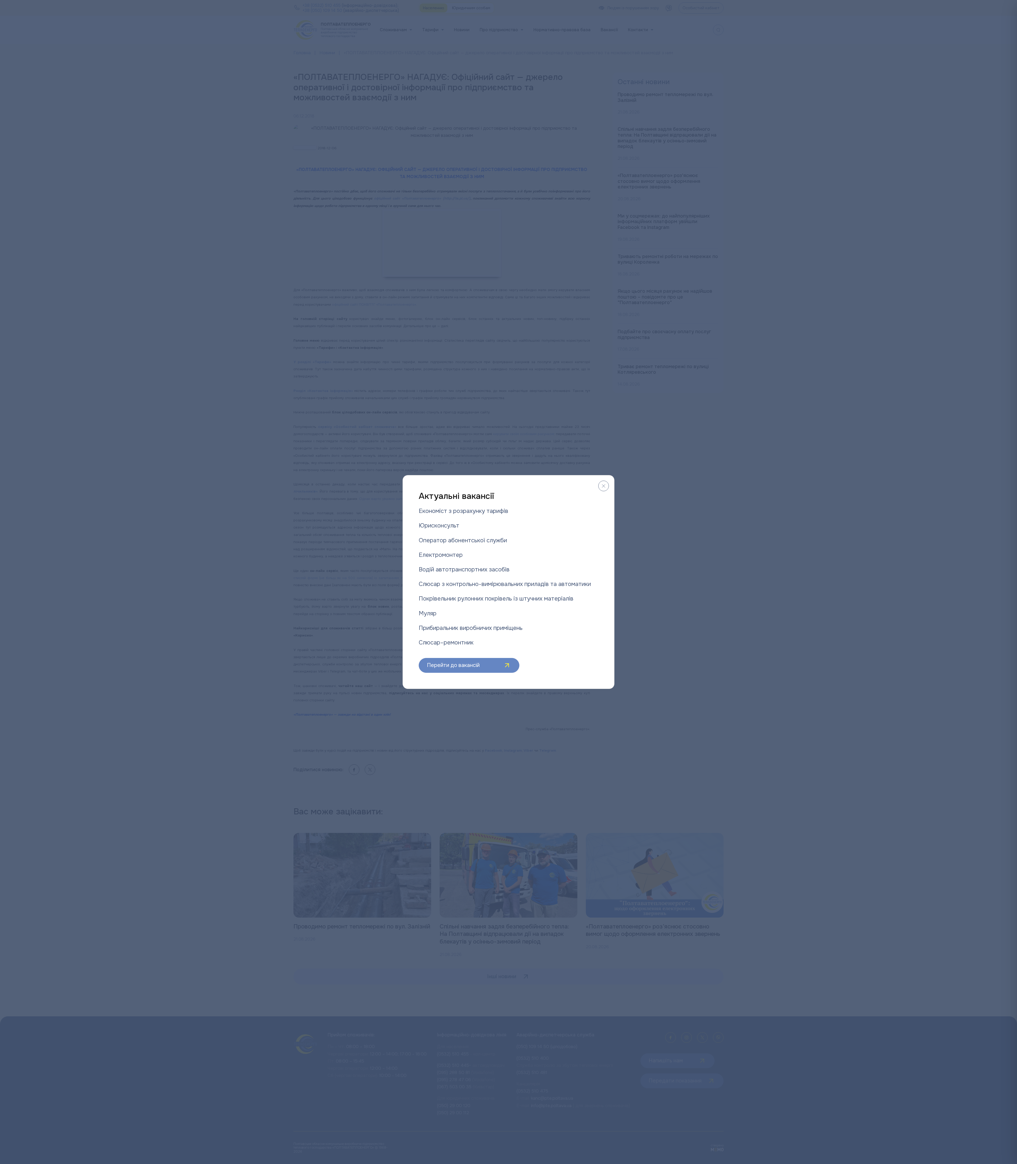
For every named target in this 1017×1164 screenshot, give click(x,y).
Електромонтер (441, 555)
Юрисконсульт (439, 525)
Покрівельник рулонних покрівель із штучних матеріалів (496, 598)
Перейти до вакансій (453, 665)
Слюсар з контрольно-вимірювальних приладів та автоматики (505, 584)
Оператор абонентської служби (463, 540)
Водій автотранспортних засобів (464, 569)
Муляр (427, 613)
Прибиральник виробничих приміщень (471, 628)
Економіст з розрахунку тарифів (463, 511)
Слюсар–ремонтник (446, 642)
